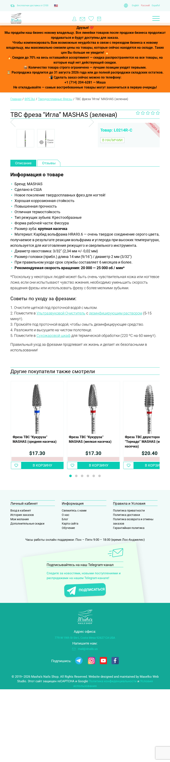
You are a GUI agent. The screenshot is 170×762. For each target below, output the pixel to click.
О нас (65, 514)
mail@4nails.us (88, 649)
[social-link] (78, 661)
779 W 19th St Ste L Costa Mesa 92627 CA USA (85, 637)
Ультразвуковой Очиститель (60, 313)
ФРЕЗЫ (29, 99)
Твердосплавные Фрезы (55, 99)
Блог (65, 519)
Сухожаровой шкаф (53, 335)
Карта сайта (70, 523)
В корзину (42, 465)
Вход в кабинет (20, 510)
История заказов (22, 514)
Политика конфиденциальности (113, 681)
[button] (16, 465)
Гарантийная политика (128, 528)
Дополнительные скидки (27, 523)
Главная (16, 99)
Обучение (68, 528)
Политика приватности (129, 510)
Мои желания (19, 519)
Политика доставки (126, 514)
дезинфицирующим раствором (115, 313)
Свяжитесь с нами (74, 510)
